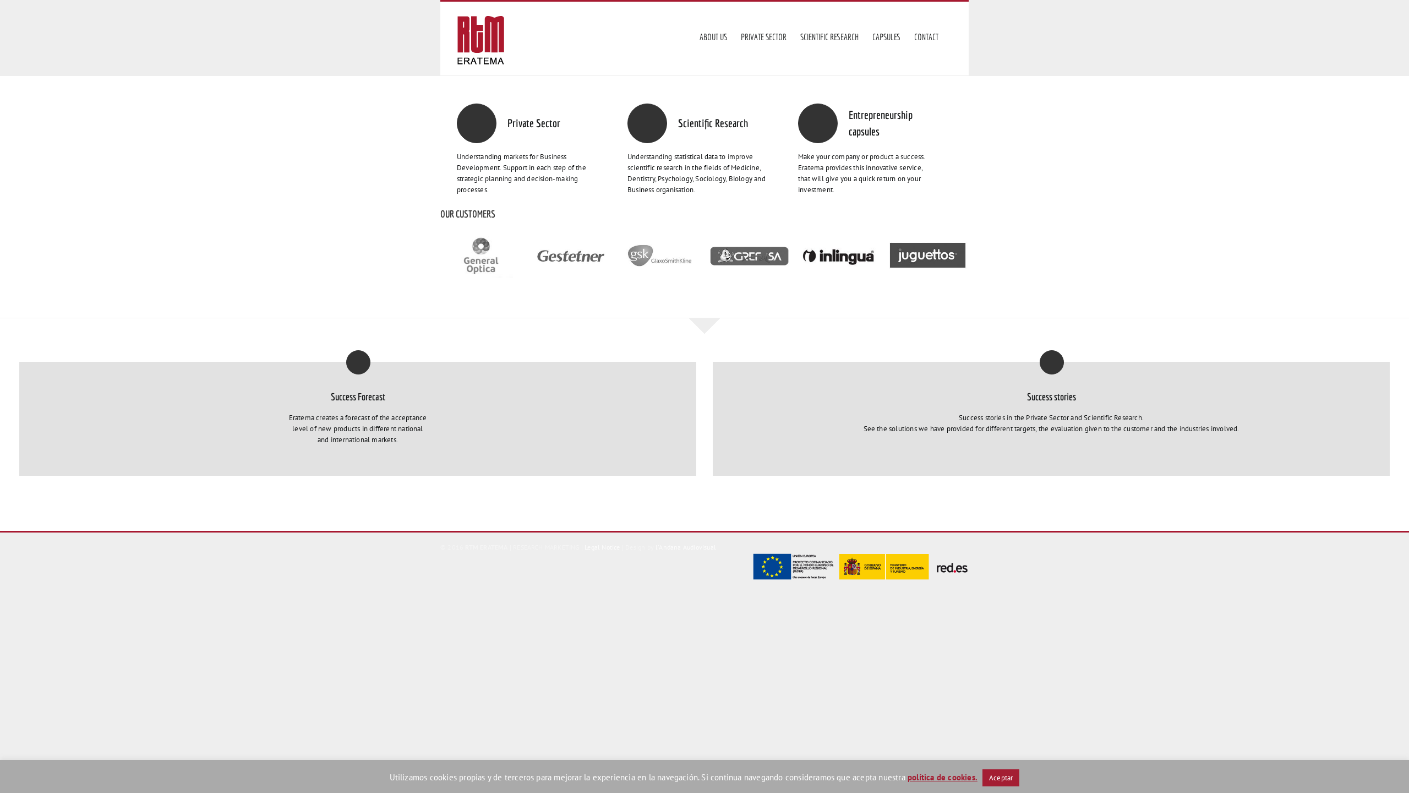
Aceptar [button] (1001, 778)
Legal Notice (602, 547)
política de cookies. (942, 777)
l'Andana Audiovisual (686, 547)
